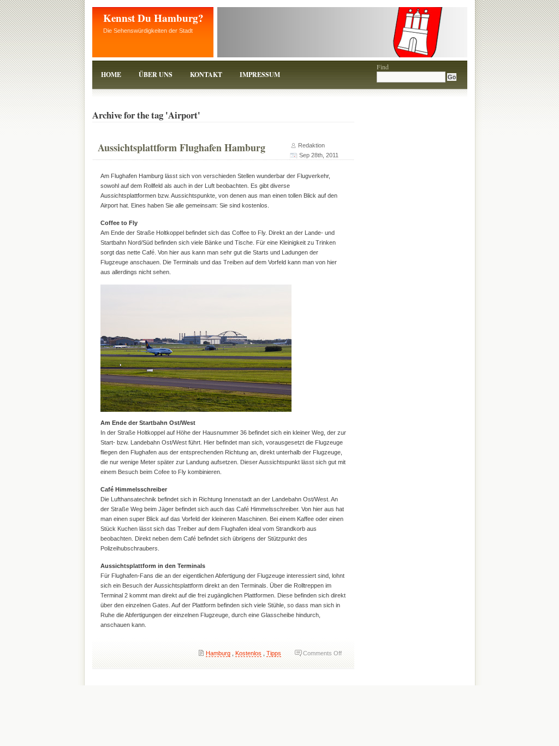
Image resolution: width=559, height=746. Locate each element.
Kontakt (206, 74)
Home (111, 74)
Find (383, 66)
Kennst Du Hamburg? (153, 17)
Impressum (260, 74)
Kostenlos (248, 653)
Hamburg (218, 653)
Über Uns (156, 74)
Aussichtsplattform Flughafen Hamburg (181, 147)
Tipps (273, 653)
